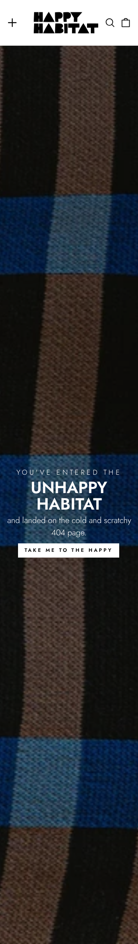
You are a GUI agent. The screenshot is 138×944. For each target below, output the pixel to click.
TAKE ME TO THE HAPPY (69, 550)
